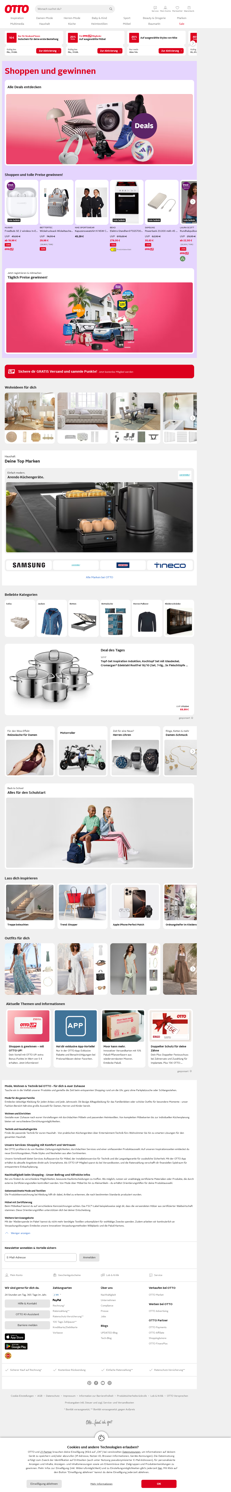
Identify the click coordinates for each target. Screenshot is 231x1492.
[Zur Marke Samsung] (29, 565)
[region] (115, 1465)
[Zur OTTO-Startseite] (17, 9)
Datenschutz (53, 1395)
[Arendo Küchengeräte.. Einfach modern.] (99, 511)
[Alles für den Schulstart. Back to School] (99, 826)
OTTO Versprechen (177, 1395)
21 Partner (46, 1452)
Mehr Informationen (101, 1484)
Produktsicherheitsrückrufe (132, 1395)
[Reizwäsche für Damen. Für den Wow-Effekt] (30, 751)
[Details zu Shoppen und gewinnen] (11, 186)
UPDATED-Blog (109, 1332)
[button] (20, 618)
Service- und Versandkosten (118, 1402)
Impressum (69, 1395)
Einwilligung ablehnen (44, 1483)
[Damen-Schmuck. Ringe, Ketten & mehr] (188, 751)
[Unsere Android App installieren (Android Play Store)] (16, 1346)
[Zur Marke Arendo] (76, 565)
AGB (39, 1395)
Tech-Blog (106, 1338)
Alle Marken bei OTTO (99, 577)
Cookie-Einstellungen (22, 1395)
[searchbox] (71, 9)
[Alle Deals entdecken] (99, 123)
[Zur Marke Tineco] (170, 565)
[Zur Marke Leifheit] (123, 565)
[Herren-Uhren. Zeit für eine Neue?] (135, 751)
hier (160, 1468)
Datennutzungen (131, 1452)
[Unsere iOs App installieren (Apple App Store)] (15, 1336)
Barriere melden (27, 1325)
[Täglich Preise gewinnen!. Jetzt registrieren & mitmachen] (99, 311)
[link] (8, 1355)
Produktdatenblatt (124, 249)
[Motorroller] (82, 751)
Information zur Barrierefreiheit (96, 1395)
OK (159, 1483)
